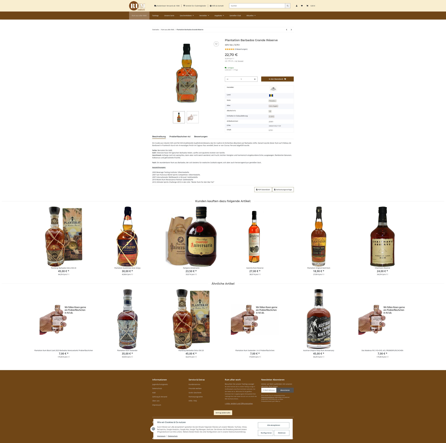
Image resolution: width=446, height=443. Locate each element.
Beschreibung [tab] (159, 136)
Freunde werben (195, 388)
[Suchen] (287, 5)
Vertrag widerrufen (223, 413)
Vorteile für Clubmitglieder (195, 6)
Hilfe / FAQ (193, 401)
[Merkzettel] (302, 6)
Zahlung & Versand (159, 397)
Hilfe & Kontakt (218, 6)
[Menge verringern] (227, 79)
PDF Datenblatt (263, 189)
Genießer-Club (235, 15)
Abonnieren (285, 390)
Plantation (272, 101)
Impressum (156, 405)
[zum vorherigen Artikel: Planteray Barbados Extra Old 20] (286, 29)
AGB (154, 392)
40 (270, 111)
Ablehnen (282, 433)
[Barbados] (271, 95)
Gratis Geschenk (195, 392)
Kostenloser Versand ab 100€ (168, 6)
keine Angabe (273, 106)
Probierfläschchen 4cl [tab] (179, 136)
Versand (240, 61)
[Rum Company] (137, 6)
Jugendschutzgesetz (160, 384)
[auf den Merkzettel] (216, 44)
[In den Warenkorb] (154, 37)
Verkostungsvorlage (283, 189)
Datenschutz (157, 388)
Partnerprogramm (196, 397)
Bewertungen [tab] (201, 136)
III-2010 (271, 116)
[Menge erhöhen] (254, 79)
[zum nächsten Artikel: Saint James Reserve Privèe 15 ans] (291, 29)
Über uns (155, 401)
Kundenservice (194, 384)
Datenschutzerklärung (267, 397)
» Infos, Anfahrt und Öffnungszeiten (239, 403)
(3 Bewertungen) (241, 49)
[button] (296, 6)
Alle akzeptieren (273, 425)
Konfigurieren (266, 433)
